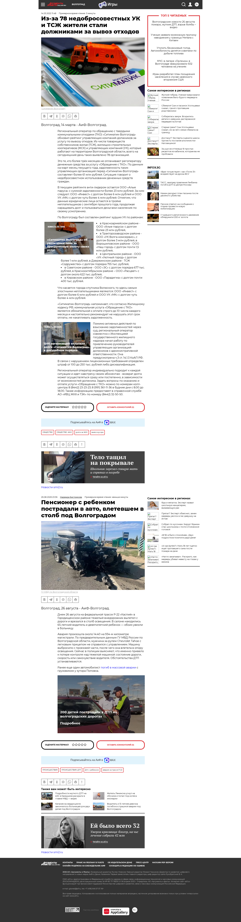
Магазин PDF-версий (162, 862)
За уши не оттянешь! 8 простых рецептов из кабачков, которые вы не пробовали (180, 151)
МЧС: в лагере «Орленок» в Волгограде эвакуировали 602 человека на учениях (173, 64)
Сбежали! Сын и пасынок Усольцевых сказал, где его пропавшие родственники (180, 108)
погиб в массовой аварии (118, 667)
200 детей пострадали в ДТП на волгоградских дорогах (88, 714)
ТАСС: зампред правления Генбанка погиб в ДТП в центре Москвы (179, 183)
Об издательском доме (120, 862)
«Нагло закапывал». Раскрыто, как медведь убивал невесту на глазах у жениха (179, 559)
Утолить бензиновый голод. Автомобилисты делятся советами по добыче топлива (173, 51)
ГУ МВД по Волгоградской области (59, 592)
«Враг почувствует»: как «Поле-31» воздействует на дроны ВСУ (178, 173)
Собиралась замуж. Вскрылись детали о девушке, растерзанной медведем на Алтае (178, 119)
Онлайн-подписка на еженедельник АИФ (84, 866)
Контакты (68, 862)
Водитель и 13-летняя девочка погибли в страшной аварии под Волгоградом (124, 806)
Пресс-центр (142, 862)
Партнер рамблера (91, 910)
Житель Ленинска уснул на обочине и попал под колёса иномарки (122, 796)
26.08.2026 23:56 (49, 497)
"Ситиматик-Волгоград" (53, 108)
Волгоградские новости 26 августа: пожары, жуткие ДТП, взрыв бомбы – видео (173, 24)
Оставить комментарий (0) (120, 407)
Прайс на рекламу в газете (90, 862)
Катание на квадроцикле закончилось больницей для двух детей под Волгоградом (72, 806)
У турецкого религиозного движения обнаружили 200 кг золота (180, 216)
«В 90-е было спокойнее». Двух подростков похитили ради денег (178, 536)
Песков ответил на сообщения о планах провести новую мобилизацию (177, 206)
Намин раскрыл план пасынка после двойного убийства (179, 194)
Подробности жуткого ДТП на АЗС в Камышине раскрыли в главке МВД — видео (70, 796)
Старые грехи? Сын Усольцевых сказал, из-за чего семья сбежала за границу (179, 130)
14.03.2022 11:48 (48, 13)
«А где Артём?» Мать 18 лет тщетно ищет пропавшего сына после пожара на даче (179, 548)
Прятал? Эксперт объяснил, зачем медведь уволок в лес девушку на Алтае (178, 516)
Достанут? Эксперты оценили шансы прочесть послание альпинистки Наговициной (180, 140)
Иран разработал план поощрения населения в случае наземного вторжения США (174, 77)
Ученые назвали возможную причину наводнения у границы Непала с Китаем (173, 38)
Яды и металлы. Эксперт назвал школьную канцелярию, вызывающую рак (177, 505)
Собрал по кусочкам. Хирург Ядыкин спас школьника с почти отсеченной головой (180, 527)
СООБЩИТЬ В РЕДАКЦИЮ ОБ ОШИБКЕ (127, 866)
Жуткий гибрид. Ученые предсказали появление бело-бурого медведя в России (180, 97)
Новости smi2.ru (52, 487)
